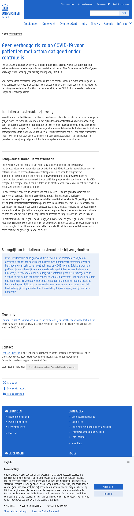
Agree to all (108, 486)
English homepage (121, 4)
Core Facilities (78, 437)
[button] (123, 23)
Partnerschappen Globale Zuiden (88, 432)
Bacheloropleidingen (18, 416)
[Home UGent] (11, 9)
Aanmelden (101, 4)
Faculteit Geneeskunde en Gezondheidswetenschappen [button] (52, 367)
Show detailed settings (15, 511)
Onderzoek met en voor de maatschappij (91, 426)
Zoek (123, 13)
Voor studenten (67, 4)
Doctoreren (77, 421)
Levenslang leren (16, 426)
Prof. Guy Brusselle (11, 353)
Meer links (13, 433)
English (8, 462)
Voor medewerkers (86, 4)
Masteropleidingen (17, 421)
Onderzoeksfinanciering (83, 416)
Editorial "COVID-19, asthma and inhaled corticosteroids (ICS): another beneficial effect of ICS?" (48, 320)
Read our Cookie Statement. (45, 511)
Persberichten (15, 34)
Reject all (108, 493)
